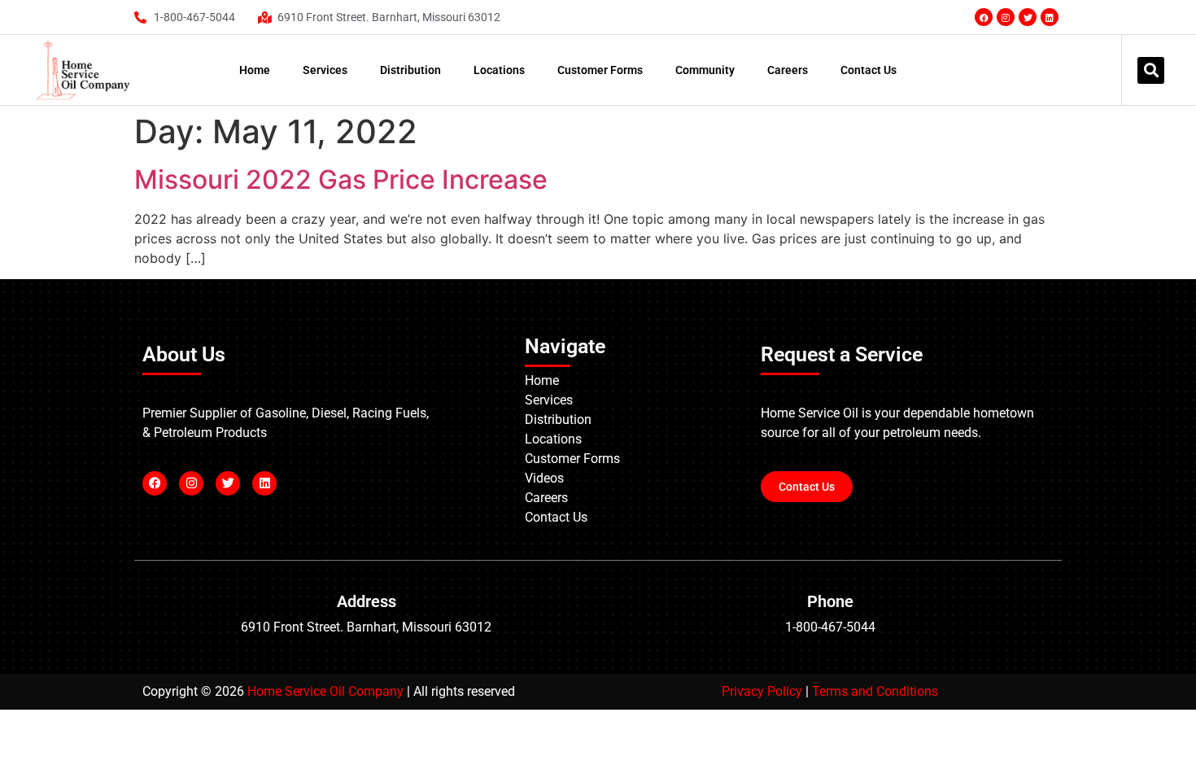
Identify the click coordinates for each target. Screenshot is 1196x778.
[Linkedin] (1050, 17)
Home (254, 69)
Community (705, 69)
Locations (499, 69)
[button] (1150, 70)
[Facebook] (984, 17)
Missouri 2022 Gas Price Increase (341, 179)
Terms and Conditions (875, 691)
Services (325, 69)
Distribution (410, 69)
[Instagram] (1006, 17)
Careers (787, 69)
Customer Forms (600, 69)
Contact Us (868, 69)
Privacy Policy (762, 691)
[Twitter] (1028, 17)
